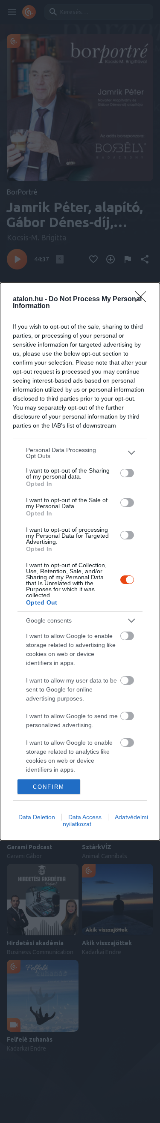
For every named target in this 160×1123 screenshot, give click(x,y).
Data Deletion (36, 817)
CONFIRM (48, 787)
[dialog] (80, 561)
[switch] (127, 473)
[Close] (143, 299)
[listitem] (80, 453)
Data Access (85, 817)
